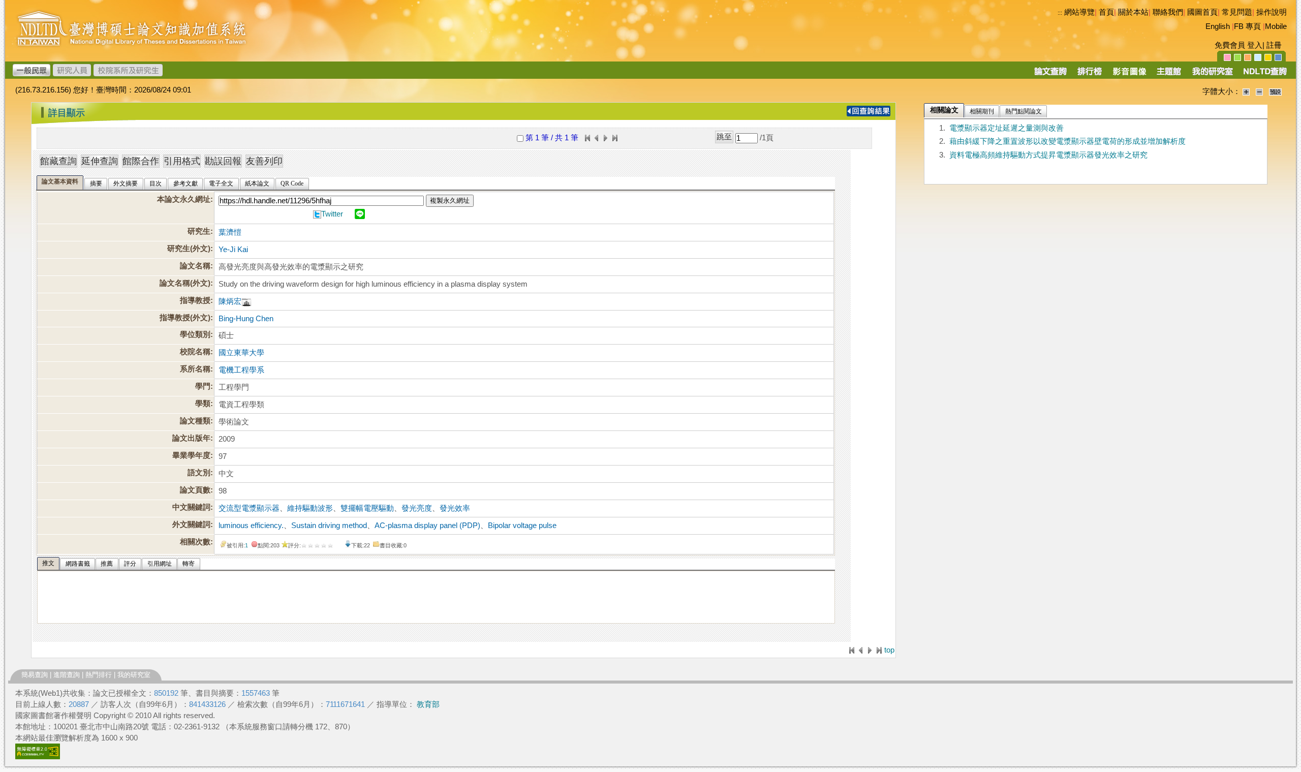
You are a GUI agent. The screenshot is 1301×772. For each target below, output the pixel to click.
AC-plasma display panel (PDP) (427, 525)
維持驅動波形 (310, 508)
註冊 (1274, 45)
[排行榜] (1089, 75)
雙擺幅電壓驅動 (367, 508)
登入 (1254, 45)
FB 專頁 (1247, 26)
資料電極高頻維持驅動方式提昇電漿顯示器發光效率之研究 (1048, 155)
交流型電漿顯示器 (249, 508)
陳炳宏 (230, 301)
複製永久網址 (450, 200)
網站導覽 (1079, 12)
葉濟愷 (230, 232)
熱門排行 (98, 674)
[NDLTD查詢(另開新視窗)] (1264, 75)
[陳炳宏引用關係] (246, 301)
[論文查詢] (1050, 75)
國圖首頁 (1202, 12)
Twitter (332, 214)
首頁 (1106, 12)
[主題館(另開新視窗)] (1169, 75)
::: (1060, 13)
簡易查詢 (34, 674)
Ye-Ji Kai (233, 249)
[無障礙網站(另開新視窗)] (37, 757)
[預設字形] (1275, 91)
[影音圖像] (1129, 75)
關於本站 (1133, 12)
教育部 (428, 704)
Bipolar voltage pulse (522, 525)
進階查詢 (66, 674)
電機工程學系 (241, 370)
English (1217, 26)
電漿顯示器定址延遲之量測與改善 (1006, 128)
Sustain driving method (329, 525)
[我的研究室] (1212, 75)
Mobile (1276, 26)
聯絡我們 (1168, 12)
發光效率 (455, 508)
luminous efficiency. (251, 525)
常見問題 (1237, 12)
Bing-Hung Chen (246, 319)
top (889, 650)
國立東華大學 (241, 353)
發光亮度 (416, 508)
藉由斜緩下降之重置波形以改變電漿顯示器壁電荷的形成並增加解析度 (1067, 141)
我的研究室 (133, 674)
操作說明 (1271, 12)
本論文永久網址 (183, 199)
